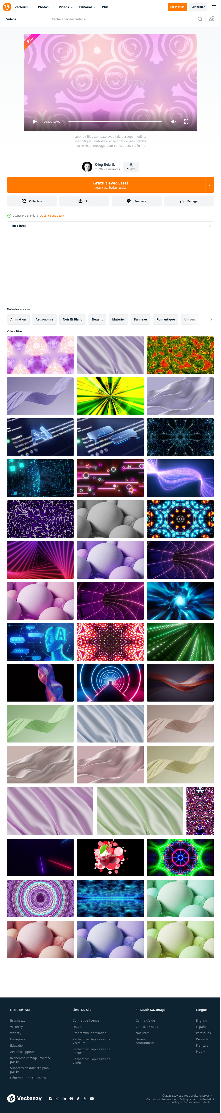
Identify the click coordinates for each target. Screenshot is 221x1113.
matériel (118, 319)
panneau (140, 319)
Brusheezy (17, 1020)
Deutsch (199, 1039)
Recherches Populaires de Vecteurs (90, 1041)
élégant (97, 319)
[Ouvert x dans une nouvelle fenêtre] (85, 1098)
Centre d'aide (142, 1020)
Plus (105, 7)
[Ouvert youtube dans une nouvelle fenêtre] (92, 1098)
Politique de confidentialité (193, 1099)
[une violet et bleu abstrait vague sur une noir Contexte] (40, 683)
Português (200, 1033)
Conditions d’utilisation (158, 1099)
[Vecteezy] (7, 7)
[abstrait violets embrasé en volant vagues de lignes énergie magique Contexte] (180, 478)
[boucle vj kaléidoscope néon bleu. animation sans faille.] (180, 437)
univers (190, 319)
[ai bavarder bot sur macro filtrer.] (40, 437)
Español (199, 1027)
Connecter (194, 7)
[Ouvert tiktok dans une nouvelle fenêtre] (78, 1098)
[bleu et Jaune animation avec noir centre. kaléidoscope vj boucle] (180, 519)
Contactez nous (144, 1027)
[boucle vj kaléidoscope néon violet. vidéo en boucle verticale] (200, 811)
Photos (43, 7)
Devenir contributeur (142, 1041)
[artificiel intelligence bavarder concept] (40, 642)
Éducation (17, 1045)
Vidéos (64, 7)
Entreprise (17, 1039)
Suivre (130, 169)
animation (18, 319)
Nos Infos (140, 1033)
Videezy (15, 1033)
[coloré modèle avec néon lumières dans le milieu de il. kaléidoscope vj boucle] (180, 857)
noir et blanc (72, 319)
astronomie (44, 319)
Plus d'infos (18, 226)
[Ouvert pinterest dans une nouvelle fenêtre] (71, 1098)
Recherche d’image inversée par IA (23, 1060)
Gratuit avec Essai (109, 184)
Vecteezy (16, 1027)
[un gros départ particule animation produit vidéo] (110, 857)
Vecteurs (21, 7)
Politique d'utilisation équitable (187, 1102)
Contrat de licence (84, 1020)
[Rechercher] (196, 19)
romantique (165, 319)
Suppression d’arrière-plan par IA (29, 1070)
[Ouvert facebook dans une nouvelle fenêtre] (50, 1098)
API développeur (22, 1052)
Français (199, 1045)
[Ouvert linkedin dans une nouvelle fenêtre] (64, 1098)
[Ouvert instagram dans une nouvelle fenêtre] (57, 1098)
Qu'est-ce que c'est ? (52, 215)
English (198, 1020)
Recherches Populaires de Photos (90, 1051)
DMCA (75, 1027)
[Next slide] (204, 319)
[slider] (114, 121)
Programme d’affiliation (88, 1033)
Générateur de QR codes (27, 1078)
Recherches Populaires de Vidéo (90, 1061)
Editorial (85, 7)
